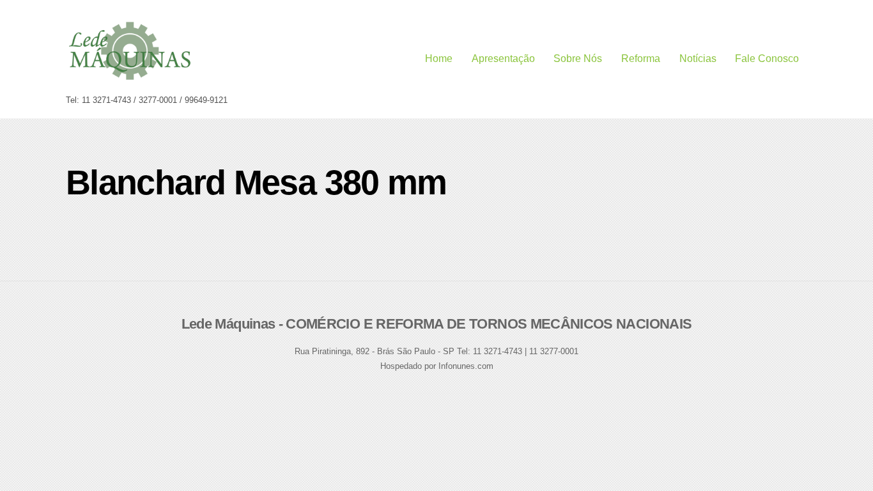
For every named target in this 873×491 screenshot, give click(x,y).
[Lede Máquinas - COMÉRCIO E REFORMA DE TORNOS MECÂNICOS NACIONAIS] (130, 76)
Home (438, 58)
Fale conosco (767, 58)
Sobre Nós (577, 58)
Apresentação (503, 58)
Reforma (640, 58)
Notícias (697, 58)
